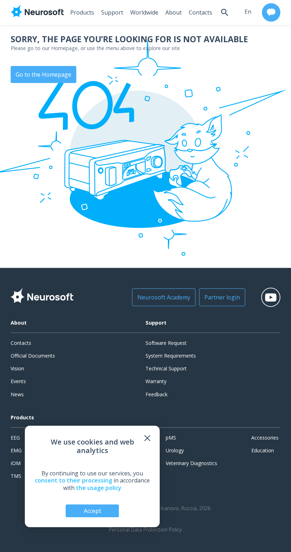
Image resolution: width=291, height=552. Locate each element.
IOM (16, 463)
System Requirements (171, 355)
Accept (92, 511)
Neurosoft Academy (163, 297)
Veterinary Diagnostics (191, 463)
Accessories (265, 437)
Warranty (156, 381)
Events (18, 381)
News (17, 394)
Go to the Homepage (43, 74)
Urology (175, 450)
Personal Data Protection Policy (145, 529)
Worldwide (144, 12)
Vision (17, 368)
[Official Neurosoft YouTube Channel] (270, 297)
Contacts (200, 12)
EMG (16, 450)
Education (262, 450)
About (173, 12)
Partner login (222, 297)
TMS (16, 476)
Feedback (157, 394)
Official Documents (33, 355)
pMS (171, 437)
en (248, 12)
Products (82, 12)
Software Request (166, 343)
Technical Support (166, 368)
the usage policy (98, 488)
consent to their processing (73, 480)
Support (112, 12)
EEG (15, 437)
